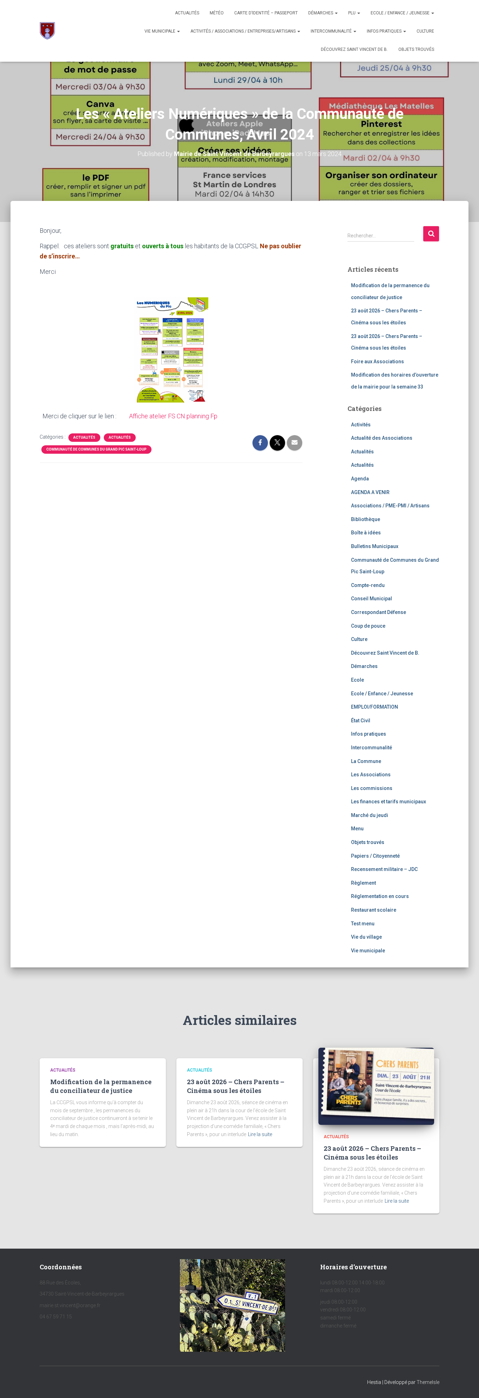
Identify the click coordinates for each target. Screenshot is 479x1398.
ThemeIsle (428, 1382)
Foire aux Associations (377, 361)
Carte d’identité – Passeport (266, 13)
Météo (217, 13)
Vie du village (366, 937)
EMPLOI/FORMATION (374, 707)
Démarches (321, 13)
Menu (357, 828)
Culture (425, 31)
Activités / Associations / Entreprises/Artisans (243, 31)
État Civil (360, 720)
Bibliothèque (365, 519)
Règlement (363, 883)
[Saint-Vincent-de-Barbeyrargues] (47, 31)
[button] (336, 13)
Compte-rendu (368, 585)
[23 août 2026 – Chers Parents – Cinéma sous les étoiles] (376, 1086)
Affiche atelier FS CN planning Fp (167, 416)
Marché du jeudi (369, 815)
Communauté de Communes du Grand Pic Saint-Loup (96, 449)
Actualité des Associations (381, 438)
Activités (361, 424)
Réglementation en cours (380, 896)
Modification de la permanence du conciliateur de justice (100, 1086)
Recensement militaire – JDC (384, 869)
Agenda (360, 478)
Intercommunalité (332, 31)
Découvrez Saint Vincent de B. (354, 49)
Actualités (187, 13)
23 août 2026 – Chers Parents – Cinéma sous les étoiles (235, 1086)
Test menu (363, 923)
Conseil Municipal (371, 598)
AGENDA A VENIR (370, 492)
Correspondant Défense (378, 612)
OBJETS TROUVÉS (416, 49)
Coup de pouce (368, 626)
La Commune (366, 761)
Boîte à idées (366, 532)
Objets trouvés (367, 842)
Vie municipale (160, 31)
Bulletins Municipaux (374, 546)
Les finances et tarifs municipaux (388, 801)
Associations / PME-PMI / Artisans (390, 505)
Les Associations (371, 774)
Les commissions (371, 788)
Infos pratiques (385, 31)
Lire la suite (260, 1134)
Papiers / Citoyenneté (375, 856)
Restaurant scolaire (373, 910)
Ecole (357, 680)
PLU (352, 13)
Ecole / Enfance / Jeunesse (401, 13)
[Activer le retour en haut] (465, 1384)
